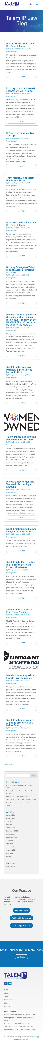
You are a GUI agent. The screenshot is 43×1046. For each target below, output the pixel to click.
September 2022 (12, 831)
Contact (7, 1006)
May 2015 (9, 853)
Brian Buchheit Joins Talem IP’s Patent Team (21, 224)
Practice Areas (21, 910)
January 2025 (11, 828)
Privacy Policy (34, 1037)
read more (22, 77)
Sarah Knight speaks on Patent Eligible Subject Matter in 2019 (19, 369)
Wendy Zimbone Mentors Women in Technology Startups (20, 484)
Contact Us (21, 957)
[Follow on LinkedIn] (10, 983)
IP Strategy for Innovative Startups (20, 134)
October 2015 (11, 850)
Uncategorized (11, 51)
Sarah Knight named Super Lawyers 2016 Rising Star (21, 530)
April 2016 (9, 844)
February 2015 (11, 856)
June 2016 (9, 840)
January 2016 (10, 847)
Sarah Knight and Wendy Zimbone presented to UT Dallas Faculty (20, 722)
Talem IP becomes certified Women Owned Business (21, 438)
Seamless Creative (23, 1039)
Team (6, 996)
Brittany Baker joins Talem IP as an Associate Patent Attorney (20, 269)
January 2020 (11, 834)
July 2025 (9, 821)
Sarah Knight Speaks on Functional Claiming (19, 611)
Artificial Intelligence (21, 917)
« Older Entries (8, 764)
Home (6, 990)
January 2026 (11, 815)
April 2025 (9, 824)
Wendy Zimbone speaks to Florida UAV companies (20, 677)
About (6, 993)
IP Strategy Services (21, 925)
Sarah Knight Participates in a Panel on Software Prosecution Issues (20, 564)
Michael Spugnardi (14, 49)
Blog (6, 1003)
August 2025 (10, 818)
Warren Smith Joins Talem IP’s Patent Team (20, 45)
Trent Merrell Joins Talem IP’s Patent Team (20, 179)
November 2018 (11, 837)
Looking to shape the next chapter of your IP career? (20, 89)
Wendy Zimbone (13, 228)
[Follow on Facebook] (6, 983)
